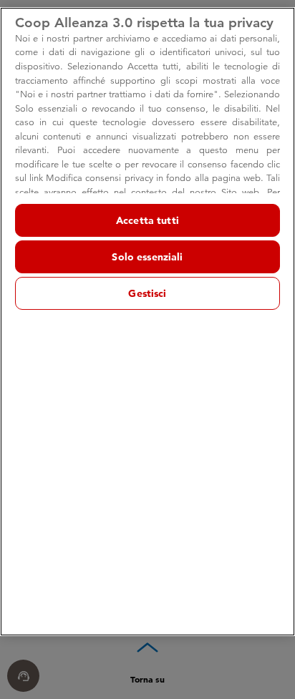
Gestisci (147, 293)
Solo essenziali (147, 256)
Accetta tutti (147, 220)
